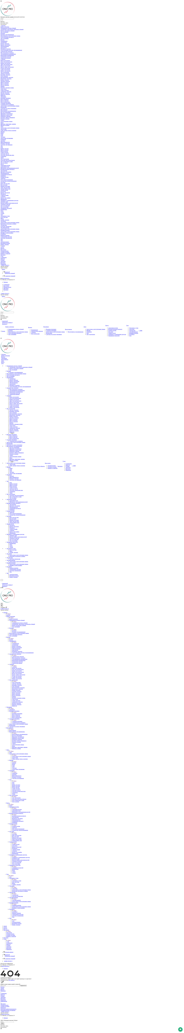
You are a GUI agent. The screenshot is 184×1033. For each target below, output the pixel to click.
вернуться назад (4, 980)
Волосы (11, 639)
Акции (2, 988)
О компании (4, 993)
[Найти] (2, 20)
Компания (3, 990)
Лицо (10, 752)
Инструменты (12, 730)
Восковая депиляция (17, 713)
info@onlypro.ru (5, 278)
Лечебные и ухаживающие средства (21, 857)
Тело (10, 876)
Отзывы (3, 996)
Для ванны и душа (16, 880)
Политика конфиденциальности (8, 1009)
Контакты (3, 998)
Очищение (14, 773)
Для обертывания (16, 900)
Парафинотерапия (16, 905)
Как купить (9, 932)
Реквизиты (3, 1000)
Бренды (2, 989)
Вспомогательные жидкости (19, 816)
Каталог (8, 615)
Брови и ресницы (13, 619)
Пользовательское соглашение (8, 1010)
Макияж (14, 762)
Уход (13, 782)
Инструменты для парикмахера (19, 734)
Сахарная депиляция (17, 721)
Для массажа (15, 895)
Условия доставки (5, 1006)
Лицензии (3, 997)
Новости (3, 994)
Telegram (5, 282)
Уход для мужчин (16, 797)
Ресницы (14, 630)
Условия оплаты (4, 1005)
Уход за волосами (16, 682)
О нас (7, 941)
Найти (2, 1023)
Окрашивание (15, 643)
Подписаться (23, 985)
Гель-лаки (14, 834)
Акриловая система (17, 809)
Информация (4, 1001)
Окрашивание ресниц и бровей (19, 622)
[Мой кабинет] (1, 582)
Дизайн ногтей (15, 844)
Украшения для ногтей (17, 867)
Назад (9, 613)
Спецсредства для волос (18, 656)
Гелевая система (16, 826)
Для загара (14, 888)
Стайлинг (14, 667)
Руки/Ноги (14, 911)
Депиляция (12, 709)
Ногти (10, 805)
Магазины (3, 1003)
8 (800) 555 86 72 (5, 265)
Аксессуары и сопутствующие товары (21, 756)
